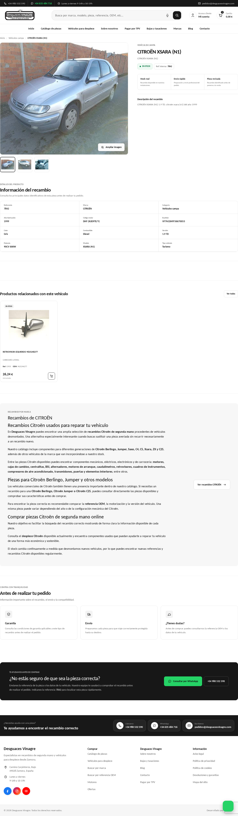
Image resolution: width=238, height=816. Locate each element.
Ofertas (91, 789)
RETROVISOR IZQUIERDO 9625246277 (20, 351)
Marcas (177, 28)
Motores (92, 782)
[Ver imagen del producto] (7, 164)
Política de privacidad (204, 761)
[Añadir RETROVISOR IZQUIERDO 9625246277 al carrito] (51, 375)
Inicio (31, 28)
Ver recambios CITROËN (209, 484)
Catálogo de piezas (51, 28)
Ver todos (231, 293)
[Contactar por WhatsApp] (228, 806)
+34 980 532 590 (216, 681)
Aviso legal (198, 753)
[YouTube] (26, 791)
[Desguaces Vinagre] (20, 15)
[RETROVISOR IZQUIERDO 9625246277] (28, 325)
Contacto (205, 28)
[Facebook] (8, 791)
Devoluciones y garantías (206, 775)
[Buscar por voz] (167, 15)
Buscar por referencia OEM (102, 775)
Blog (190, 28)
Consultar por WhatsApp (185, 681)
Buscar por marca (97, 768)
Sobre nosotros (109, 28)
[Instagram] (17, 791)
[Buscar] (177, 15)
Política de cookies (202, 768)
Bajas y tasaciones (157, 28)
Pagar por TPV (132, 28)
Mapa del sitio (200, 782)
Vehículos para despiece (81, 28)
